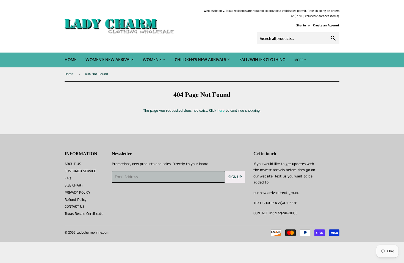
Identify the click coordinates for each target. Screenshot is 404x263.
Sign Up (235, 177)
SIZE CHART (74, 185)
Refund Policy (76, 199)
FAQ (68, 178)
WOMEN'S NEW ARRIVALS (109, 59)
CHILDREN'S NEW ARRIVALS (201, 59)
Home (70, 59)
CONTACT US (74, 206)
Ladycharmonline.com (92, 232)
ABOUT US (73, 164)
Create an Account (326, 25)
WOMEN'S (152, 59)
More (298, 60)
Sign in (301, 25)
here (221, 110)
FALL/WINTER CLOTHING (262, 59)
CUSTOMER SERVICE (80, 171)
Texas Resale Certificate (84, 214)
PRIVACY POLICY (77, 192)
